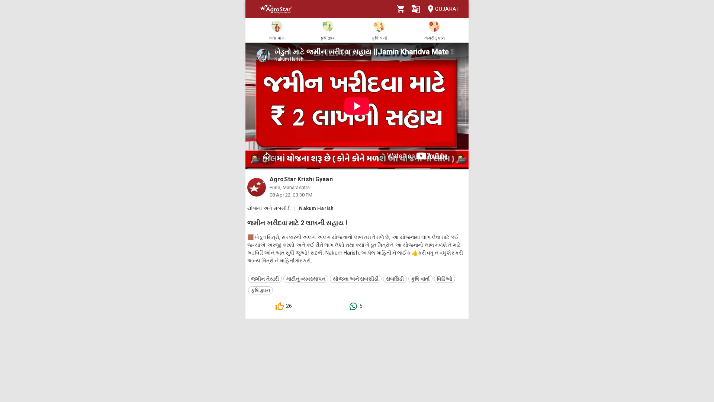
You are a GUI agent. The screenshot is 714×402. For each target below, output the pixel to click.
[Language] (415, 8)
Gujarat (447, 9)
